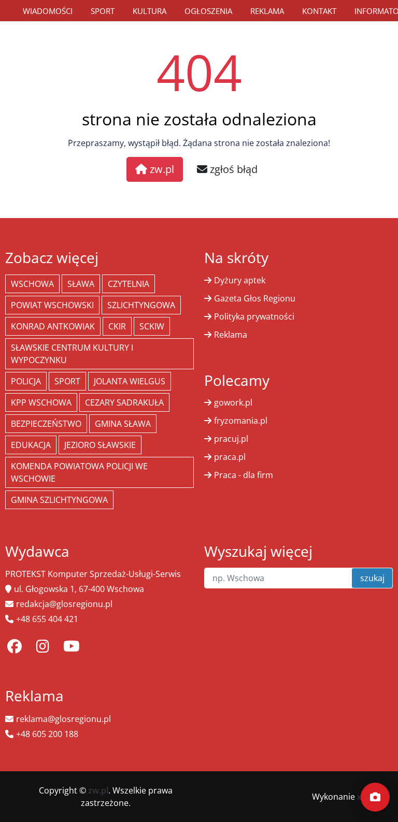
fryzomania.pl (240, 420)
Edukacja (31, 445)
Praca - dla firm (243, 475)
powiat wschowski (52, 305)
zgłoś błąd (232, 169)
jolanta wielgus (129, 381)
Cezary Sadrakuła (124, 402)
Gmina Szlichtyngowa (59, 500)
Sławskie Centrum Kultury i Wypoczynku (72, 354)
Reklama (267, 11)
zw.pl (160, 169)
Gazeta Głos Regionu (254, 298)
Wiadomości (48, 11)
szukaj (372, 578)
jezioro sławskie (100, 445)
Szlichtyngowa (141, 305)
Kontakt (319, 11)
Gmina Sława (123, 423)
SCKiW (151, 326)
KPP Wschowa (41, 402)
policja (26, 381)
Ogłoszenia (208, 11)
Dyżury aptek (239, 280)
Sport (103, 11)
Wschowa (32, 284)
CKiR (117, 326)
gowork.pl (233, 402)
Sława (80, 284)
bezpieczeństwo (46, 423)
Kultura (149, 11)
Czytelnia (128, 284)
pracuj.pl (231, 438)
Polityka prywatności (254, 316)
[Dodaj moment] (375, 797)
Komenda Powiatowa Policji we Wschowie (79, 472)
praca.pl (230, 457)
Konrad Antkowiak (53, 326)
